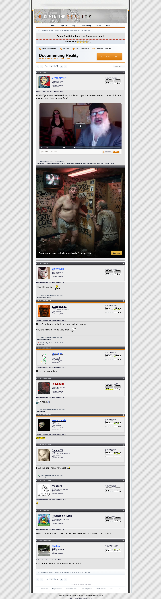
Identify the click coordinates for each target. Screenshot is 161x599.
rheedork (57, 486)
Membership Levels (86, 588)
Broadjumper (59, 306)
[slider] (97, 147)
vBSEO (90, 598)
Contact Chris (45, 588)
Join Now (107, 56)
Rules (99, 25)
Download (111, 151)
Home (53, 25)
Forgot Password (57, 588)
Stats (108, 25)
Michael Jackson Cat (85, 584)
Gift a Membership (101, 588)
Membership (86, 25)
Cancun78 (57, 450)
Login (74, 25)
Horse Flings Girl (74, 584)
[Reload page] (38, 30)
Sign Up (64, 25)
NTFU (118, 588)
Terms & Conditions (71, 588)
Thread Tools (118, 66)
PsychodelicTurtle (62, 515)
